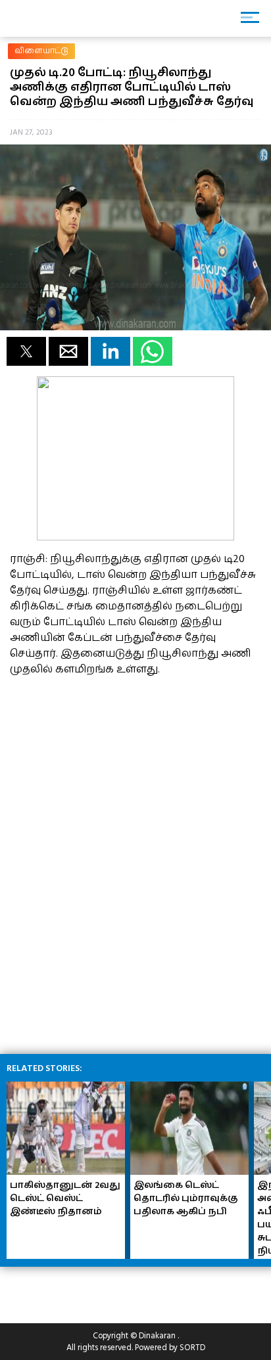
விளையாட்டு (41, 50)
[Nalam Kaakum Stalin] (135, 537)
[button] (26, 351)
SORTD (192, 1347)
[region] (108, 770)
